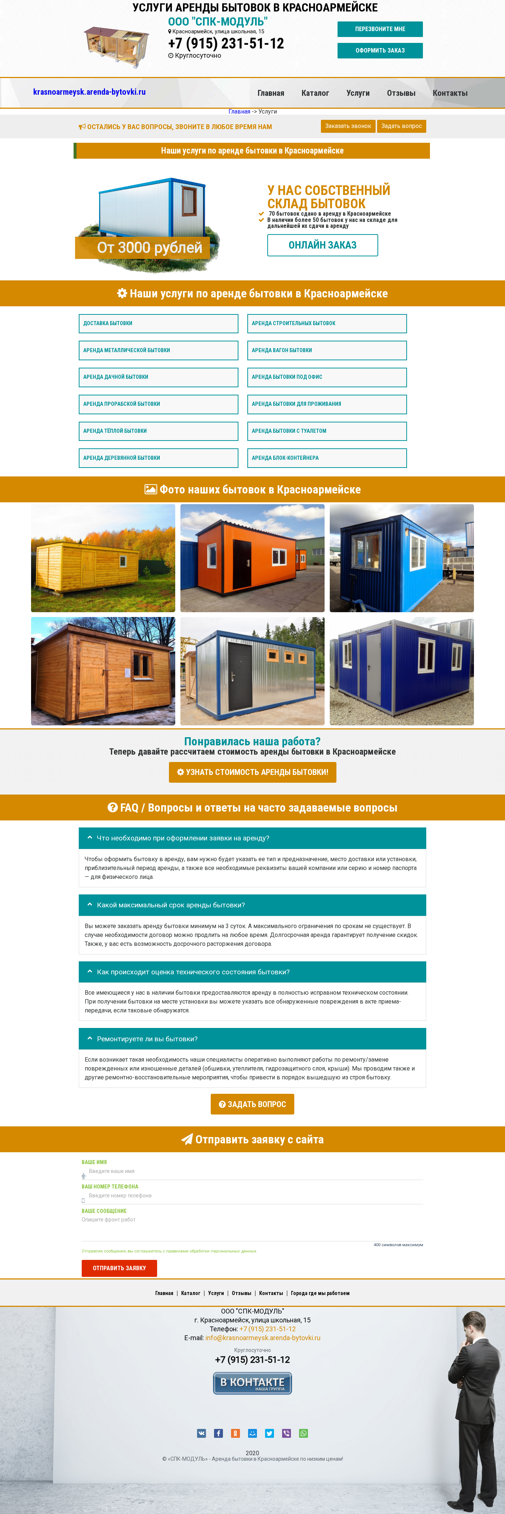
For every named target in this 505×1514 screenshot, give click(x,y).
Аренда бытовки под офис (287, 377)
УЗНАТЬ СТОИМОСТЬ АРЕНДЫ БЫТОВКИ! (256, 772)
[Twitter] (269, 1433)
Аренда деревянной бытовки (121, 458)
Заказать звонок (348, 125)
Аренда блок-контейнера (285, 458)
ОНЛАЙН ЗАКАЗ (323, 245)
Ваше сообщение (104, 1211)
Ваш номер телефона (110, 1186)
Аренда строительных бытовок (293, 323)
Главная (271, 93)
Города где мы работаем (320, 1293)
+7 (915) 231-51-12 (226, 43)
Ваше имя (94, 1162)
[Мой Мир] (252, 1433)
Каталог (315, 93)
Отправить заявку (119, 1267)
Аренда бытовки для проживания (296, 404)
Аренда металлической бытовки (126, 350)
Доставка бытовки (107, 323)
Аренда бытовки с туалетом (289, 431)
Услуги (358, 93)
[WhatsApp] (303, 1433)
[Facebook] (218, 1433)
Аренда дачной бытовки (115, 377)
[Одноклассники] (235, 1433)
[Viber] (286, 1433)
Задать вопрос (402, 125)
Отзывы (401, 93)
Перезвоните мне (380, 29)
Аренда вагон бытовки (282, 350)
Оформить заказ (380, 50)
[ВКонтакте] (201, 1433)
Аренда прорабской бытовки (121, 404)
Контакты (450, 93)
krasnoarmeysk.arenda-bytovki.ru (89, 92)
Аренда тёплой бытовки (115, 431)
